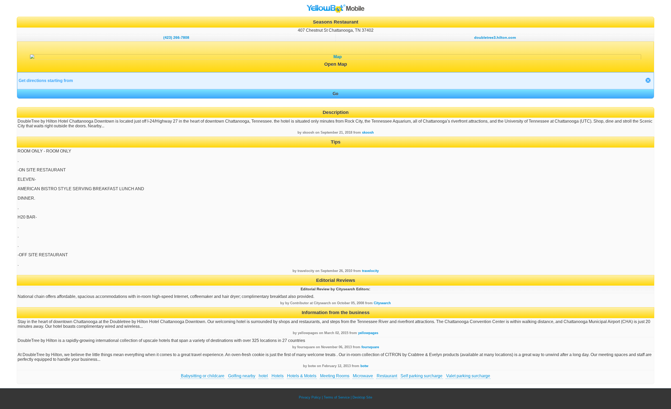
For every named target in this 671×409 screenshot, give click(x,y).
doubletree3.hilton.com (495, 37)
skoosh (368, 132)
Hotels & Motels (301, 376)
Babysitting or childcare (202, 376)
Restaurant (387, 376)
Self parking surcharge (421, 376)
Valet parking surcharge (468, 376)
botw (364, 366)
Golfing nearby (241, 376)
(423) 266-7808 (176, 37)
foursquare (370, 347)
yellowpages (368, 333)
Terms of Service (337, 397)
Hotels (278, 376)
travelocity (370, 271)
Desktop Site (362, 397)
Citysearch (382, 303)
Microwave (363, 376)
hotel (263, 376)
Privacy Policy (310, 397)
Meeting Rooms (334, 376)
